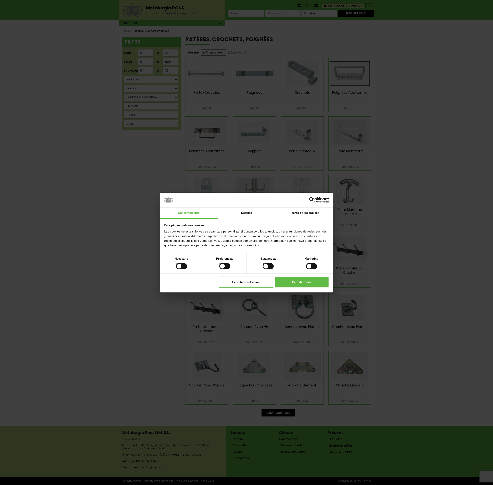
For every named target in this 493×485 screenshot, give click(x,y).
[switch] (221, 264)
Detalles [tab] (246, 212)
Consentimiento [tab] (189, 212)
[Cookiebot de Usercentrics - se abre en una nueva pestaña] (312, 200)
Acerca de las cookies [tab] (304, 212)
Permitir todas (301, 282)
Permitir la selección (246, 282)
